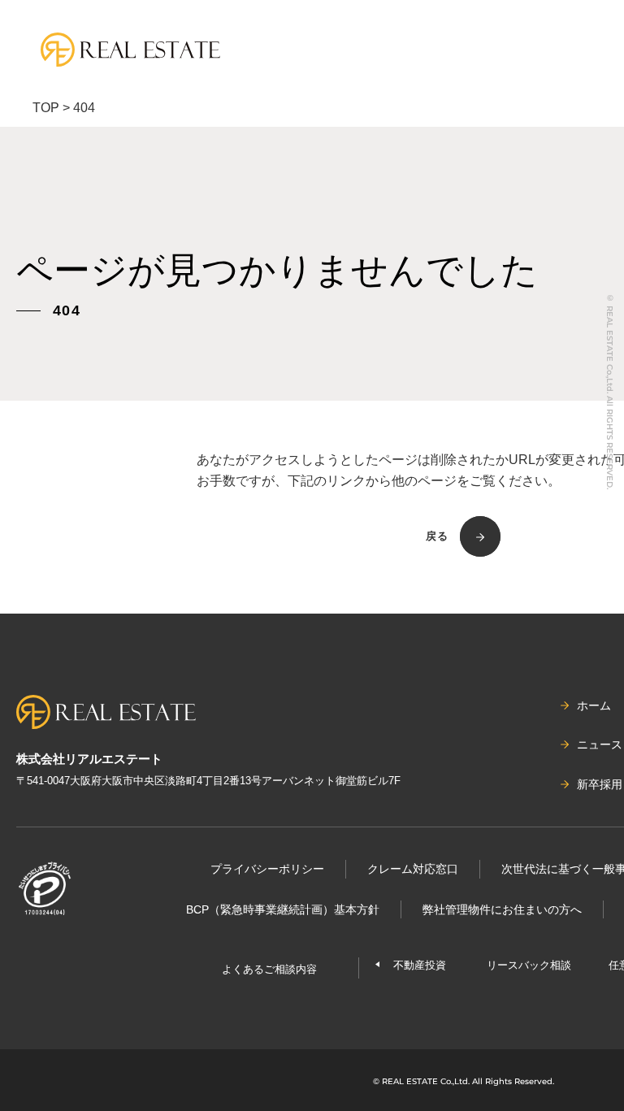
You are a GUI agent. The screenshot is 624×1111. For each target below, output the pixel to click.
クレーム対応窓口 (412, 868)
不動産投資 (419, 965)
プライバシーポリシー (267, 868)
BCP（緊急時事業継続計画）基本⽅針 (282, 909)
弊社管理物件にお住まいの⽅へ (502, 909)
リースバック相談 (529, 965)
